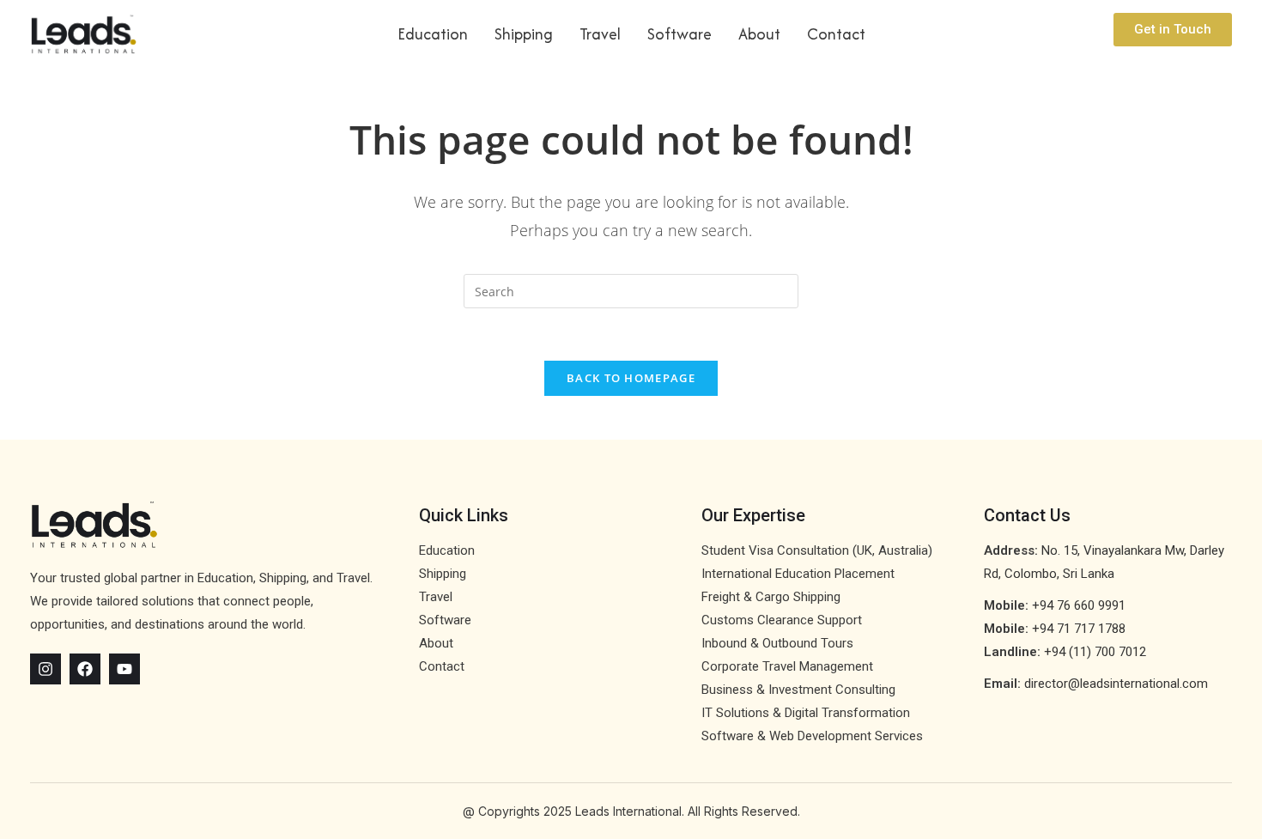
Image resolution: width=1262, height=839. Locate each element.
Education (432, 34)
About (759, 34)
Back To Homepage (631, 378)
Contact (836, 34)
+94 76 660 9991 (1078, 605)
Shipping (523, 34)
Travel (600, 34)
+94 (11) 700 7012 (1095, 652)
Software (679, 34)
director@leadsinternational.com (1116, 683)
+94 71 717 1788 (1078, 628)
